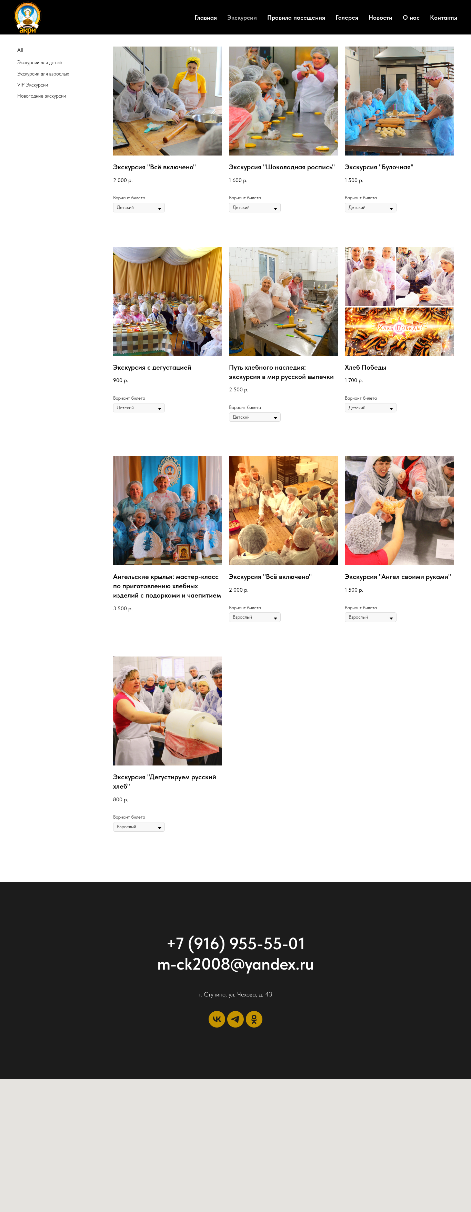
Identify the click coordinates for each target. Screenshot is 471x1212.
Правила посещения (296, 17)
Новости (380, 17)
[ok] (254, 1019)
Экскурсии (242, 17)
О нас (411, 17)
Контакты (443, 17)
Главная (205, 17)
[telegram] (235, 1019)
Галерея (346, 17)
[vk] (217, 1019)
